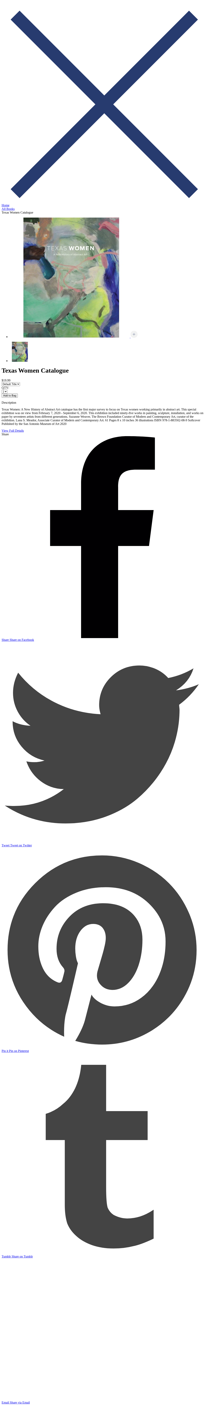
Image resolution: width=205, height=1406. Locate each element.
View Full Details (13, 430)
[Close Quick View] (102, 202)
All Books (8, 209)
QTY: (5, 387)
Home (5, 205)
